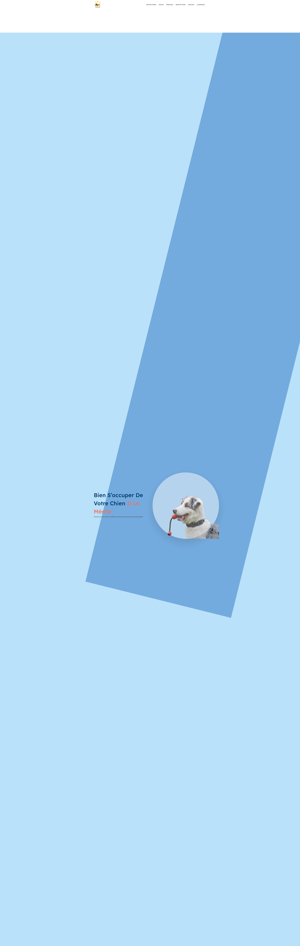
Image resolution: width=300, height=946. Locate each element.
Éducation (169, 4)
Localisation (201, 4)
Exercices (191, 4)
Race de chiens (151, 4)
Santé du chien (181, 4)
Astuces (161, 4)
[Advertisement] (150, 21)
